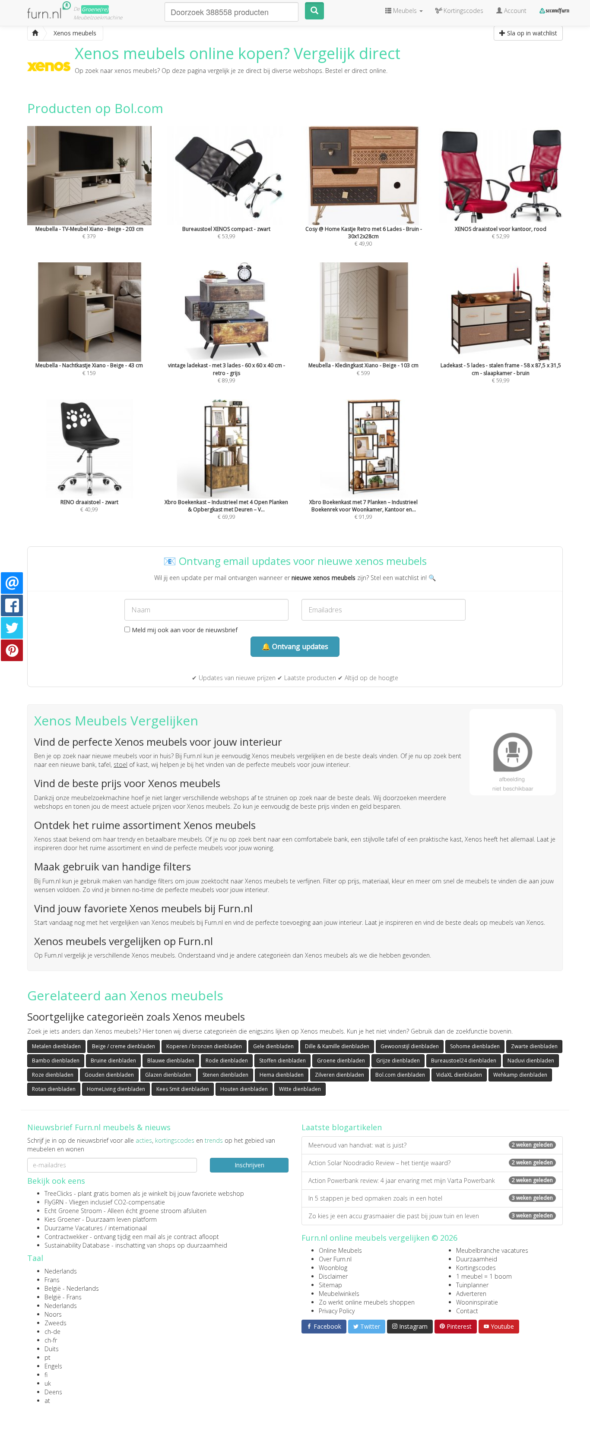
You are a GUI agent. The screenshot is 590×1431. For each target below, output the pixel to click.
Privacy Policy (337, 1311)
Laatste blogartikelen (341, 1127)
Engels (53, 1366)
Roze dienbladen (52, 1074)
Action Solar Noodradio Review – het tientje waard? (430, 1163)
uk (47, 1383)
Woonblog (333, 1268)
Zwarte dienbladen (534, 1046)
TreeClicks (58, 1193)
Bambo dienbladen (55, 1060)
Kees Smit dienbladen (182, 1089)
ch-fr (50, 1340)
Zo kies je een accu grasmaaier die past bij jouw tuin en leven (430, 1216)
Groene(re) (95, 9)
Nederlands (60, 1271)
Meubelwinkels (339, 1293)
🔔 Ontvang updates (295, 646)
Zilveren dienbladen (339, 1074)
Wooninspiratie (477, 1302)
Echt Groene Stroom (73, 1211)
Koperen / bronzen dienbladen (204, 1046)
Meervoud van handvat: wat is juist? (430, 1145)
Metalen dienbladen (56, 1046)
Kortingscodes (476, 1268)
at (47, 1400)
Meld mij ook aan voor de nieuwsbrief (184, 630)
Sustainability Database (77, 1245)
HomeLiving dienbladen (116, 1089)
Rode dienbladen (227, 1060)
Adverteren (471, 1293)
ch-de (52, 1331)
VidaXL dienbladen (459, 1074)
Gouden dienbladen (109, 1074)
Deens (53, 1392)
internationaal (127, 1228)
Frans (52, 1280)
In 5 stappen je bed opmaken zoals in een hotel (430, 1198)
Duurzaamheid (476, 1259)
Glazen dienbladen (168, 1074)
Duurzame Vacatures (73, 1228)
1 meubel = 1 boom (484, 1276)
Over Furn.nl (335, 1259)
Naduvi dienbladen (531, 1060)
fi (46, 1375)
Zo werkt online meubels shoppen (367, 1302)
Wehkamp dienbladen (520, 1074)
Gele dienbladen (273, 1046)
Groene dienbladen (341, 1060)
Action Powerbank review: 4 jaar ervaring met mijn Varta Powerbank (430, 1180)
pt (47, 1357)
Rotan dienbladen (54, 1089)
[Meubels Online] (35, 33)
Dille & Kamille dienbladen (337, 1046)
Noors (53, 1314)
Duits (51, 1349)
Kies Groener (62, 1219)
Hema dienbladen (282, 1074)
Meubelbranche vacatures (492, 1250)
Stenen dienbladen (225, 1074)
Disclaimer (333, 1276)
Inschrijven (249, 1165)
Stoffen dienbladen (282, 1060)
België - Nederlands (71, 1288)
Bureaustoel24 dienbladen (463, 1060)
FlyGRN (53, 1202)
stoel (120, 764)
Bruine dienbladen (113, 1060)
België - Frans (63, 1297)
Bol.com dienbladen (400, 1074)
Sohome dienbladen (475, 1046)
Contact (467, 1311)
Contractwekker (66, 1236)
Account (514, 10)
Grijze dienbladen (398, 1060)
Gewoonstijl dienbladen (410, 1046)
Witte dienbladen (300, 1089)
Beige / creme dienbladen (123, 1046)
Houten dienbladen (244, 1089)
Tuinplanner (472, 1285)
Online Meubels (340, 1250)
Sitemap (330, 1285)
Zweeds (55, 1323)
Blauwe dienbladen (170, 1060)
